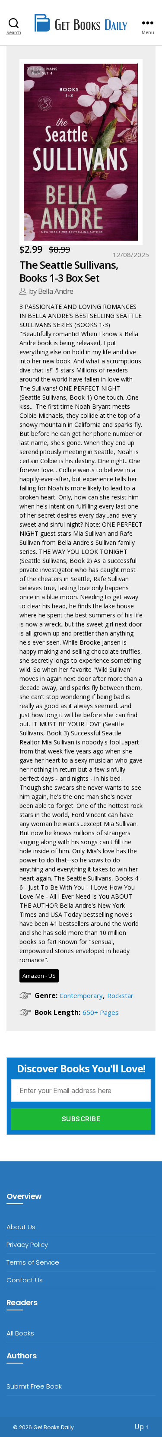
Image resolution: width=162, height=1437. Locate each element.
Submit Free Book (34, 1386)
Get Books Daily (53, 1427)
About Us (20, 1226)
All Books (20, 1333)
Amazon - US (39, 975)
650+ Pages (101, 1012)
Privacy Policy (27, 1244)
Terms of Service (32, 1262)
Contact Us (24, 1279)
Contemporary (81, 995)
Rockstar (120, 995)
